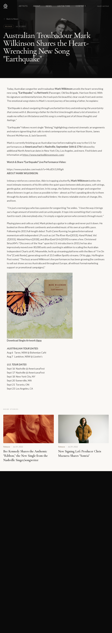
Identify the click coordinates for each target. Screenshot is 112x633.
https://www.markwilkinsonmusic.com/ (43, 154)
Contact (81, 6)
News (49, 6)
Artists (23, 6)
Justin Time (63, 6)
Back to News (12, 19)
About (37, 6)
